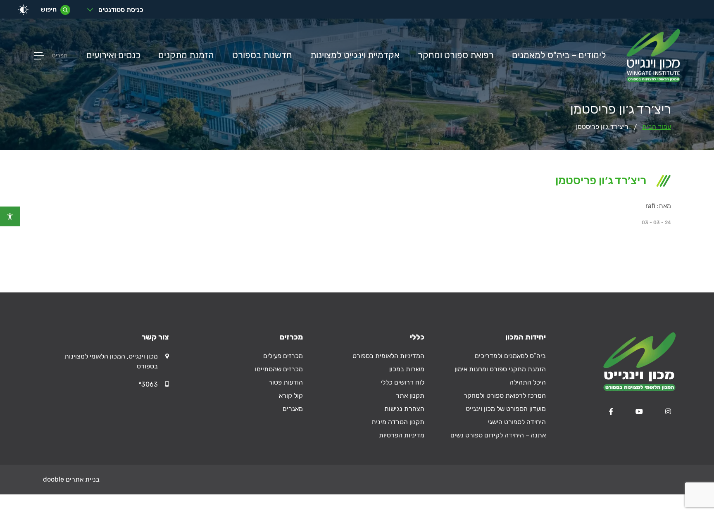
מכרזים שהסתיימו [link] (279, 369)
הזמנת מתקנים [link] (186, 55)
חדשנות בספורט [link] (262, 55)
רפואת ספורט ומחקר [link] (456, 55)
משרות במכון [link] (406, 369)
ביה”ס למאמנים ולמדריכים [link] (510, 356)
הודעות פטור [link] (286, 382)
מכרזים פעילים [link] (283, 356)
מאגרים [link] (293, 409)
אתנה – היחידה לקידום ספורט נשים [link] (498, 435)
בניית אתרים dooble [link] (71, 479)
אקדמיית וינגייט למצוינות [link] (355, 55)
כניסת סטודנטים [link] (120, 10)
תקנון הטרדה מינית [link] (397, 422)
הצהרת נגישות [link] (404, 409)
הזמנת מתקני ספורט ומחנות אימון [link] (500, 369)
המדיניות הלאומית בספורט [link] (388, 356)
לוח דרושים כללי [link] (402, 382)
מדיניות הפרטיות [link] (401, 435)
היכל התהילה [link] (527, 382)
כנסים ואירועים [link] (113, 55)
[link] (10, 216)
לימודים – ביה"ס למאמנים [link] (559, 55)
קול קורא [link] (291, 395)
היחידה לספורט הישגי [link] (517, 422)
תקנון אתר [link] (410, 395)
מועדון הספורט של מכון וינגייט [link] (506, 409)
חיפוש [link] (48, 9)
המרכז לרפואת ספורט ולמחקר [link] (505, 395)
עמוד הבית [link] (656, 127)
